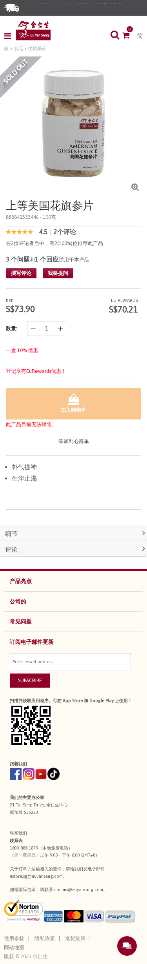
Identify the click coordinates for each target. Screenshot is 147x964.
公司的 (18, 601)
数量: (11, 328)
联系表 (16, 840)
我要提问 (58, 273)
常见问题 (21, 621)
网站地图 (14, 947)
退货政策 (75, 938)
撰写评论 (21, 273)
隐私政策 (44, 938)
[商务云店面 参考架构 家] (33, 30)
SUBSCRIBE (30, 680)
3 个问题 (18, 259)
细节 (11, 533)
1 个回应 (47, 259)
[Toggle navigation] (10, 36)
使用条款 (14, 938)
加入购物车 (73, 410)
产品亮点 (21, 581)
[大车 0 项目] (129, 36)
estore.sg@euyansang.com (36, 876)
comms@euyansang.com (78, 889)
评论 (11, 549)
